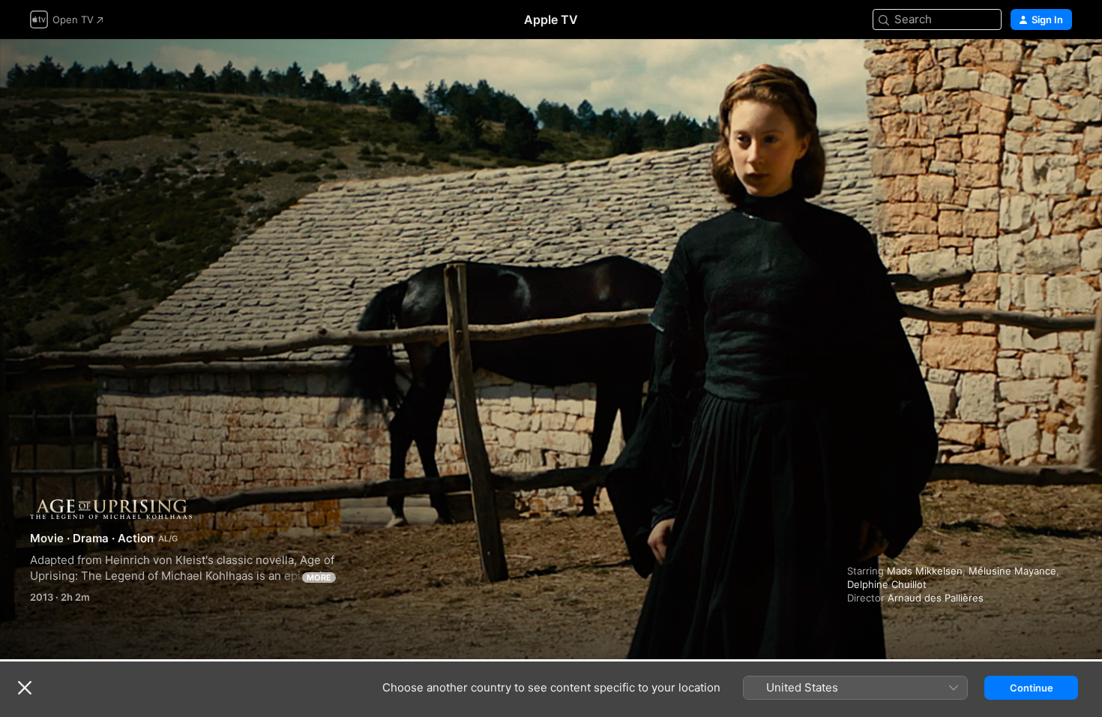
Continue (1031, 688)
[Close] (24, 687)
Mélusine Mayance (1012, 571)
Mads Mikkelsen (925, 571)
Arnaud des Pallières (936, 598)
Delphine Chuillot (887, 584)
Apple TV (551, 19)
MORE (319, 577)
